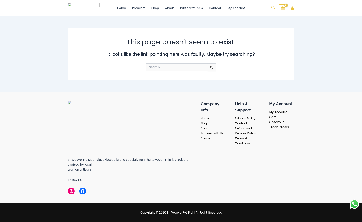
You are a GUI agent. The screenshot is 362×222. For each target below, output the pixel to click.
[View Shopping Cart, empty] (283, 8)
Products (138, 8)
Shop (155, 8)
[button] (273, 8)
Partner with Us (191, 8)
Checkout (276, 122)
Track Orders (279, 127)
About (169, 8)
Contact (215, 8)
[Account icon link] (292, 8)
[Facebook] (82, 191)
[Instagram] (71, 191)
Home (121, 8)
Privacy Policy (245, 118)
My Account (236, 8)
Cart (272, 117)
